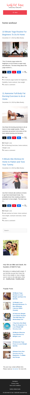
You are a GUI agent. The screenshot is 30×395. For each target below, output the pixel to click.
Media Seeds (17, 389)
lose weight (21, 82)
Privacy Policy (15, 383)
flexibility (5, 82)
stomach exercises (16, 215)
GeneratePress (23, 392)
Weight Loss (8, 143)
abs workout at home (10, 213)
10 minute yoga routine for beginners (15, 80)
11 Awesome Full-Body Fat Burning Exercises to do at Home (13, 96)
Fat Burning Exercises (11, 145)
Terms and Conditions (15, 385)
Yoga (5, 77)
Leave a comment (9, 84)
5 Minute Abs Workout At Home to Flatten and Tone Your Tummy (13, 162)
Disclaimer (15, 381)
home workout (12, 82)
